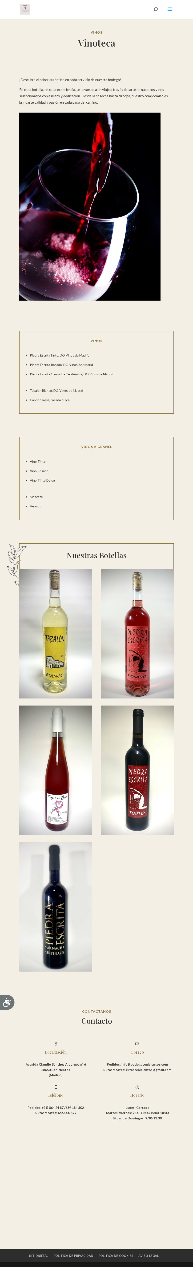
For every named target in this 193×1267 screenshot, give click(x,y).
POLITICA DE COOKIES (115, 1255)
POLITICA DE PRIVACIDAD (73, 1255)
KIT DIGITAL (38, 1255)
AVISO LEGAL (148, 1255)
